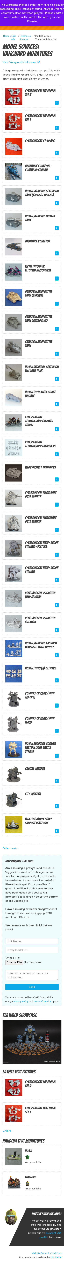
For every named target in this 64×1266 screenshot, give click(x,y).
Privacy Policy (20, 1001)
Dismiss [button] (32, 21)
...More (7, 1130)
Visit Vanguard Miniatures (19, 62)
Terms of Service (42, 1001)
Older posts (10, 848)
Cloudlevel (56, 1257)
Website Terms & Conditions (46, 1253)
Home (6, 36)
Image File (12, 957)
